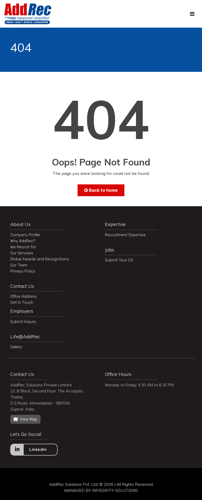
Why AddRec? (22, 241)
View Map (28, 419)
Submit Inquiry (23, 321)
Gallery (16, 347)
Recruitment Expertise (125, 235)
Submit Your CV (119, 260)
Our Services (21, 253)
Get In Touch (21, 302)
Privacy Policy (22, 271)
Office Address (23, 296)
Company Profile (25, 235)
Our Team (19, 265)
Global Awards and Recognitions (39, 259)
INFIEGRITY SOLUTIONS (115, 490)
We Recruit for (23, 247)
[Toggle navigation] (192, 14)
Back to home (103, 190)
